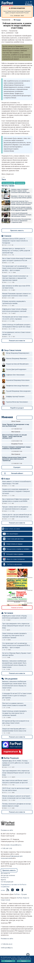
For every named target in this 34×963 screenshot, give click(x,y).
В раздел (17, 467)
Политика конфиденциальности (21, 959)
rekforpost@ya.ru (7, 948)
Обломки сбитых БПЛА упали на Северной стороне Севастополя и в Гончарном (15, 241)
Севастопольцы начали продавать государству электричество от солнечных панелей (14, 635)
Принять (23, 961)
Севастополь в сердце (14, 544)
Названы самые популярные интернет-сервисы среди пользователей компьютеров (20, 190)
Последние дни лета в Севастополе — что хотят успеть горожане (15, 318)
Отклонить (8, 961)
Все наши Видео (12, 534)
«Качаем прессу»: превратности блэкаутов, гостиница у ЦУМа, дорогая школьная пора (16, 250)
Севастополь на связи (12, 529)
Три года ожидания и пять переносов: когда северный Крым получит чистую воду (16, 626)
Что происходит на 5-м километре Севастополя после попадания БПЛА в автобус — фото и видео (16, 268)
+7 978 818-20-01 (6, 944)
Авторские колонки (8, 875)
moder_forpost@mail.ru (13, 845)
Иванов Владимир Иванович (16, 358)
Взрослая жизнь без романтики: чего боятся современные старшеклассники (21, 220)
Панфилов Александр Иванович (17, 386)
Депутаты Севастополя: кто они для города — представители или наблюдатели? (14, 436)
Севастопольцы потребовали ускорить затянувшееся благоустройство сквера (16, 326)
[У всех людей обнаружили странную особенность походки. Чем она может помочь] (6, 214)
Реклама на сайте (7, 830)
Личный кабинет (17, 473)
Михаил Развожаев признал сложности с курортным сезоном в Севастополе (16, 295)
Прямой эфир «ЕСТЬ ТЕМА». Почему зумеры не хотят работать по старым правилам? (15, 763)
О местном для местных (15, 539)
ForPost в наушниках (14, 564)
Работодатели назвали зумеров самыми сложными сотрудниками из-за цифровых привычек (21, 208)
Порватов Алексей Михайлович (17, 364)
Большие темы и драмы (14, 554)
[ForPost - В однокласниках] (22, 890)
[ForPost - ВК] (12, 890)
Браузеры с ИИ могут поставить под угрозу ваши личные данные (21, 196)
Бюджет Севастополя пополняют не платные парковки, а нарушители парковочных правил (15, 278)
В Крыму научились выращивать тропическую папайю (14, 302)
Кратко (3, 880)
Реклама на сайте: (7, 939)
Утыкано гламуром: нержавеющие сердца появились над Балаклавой (16, 447)
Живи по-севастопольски (15, 559)
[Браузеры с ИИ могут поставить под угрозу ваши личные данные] (6, 196)
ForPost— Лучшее (20, 894)
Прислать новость (17, 230)
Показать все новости (17, 341)
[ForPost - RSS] (7, 890)
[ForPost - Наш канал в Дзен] (25, 890)
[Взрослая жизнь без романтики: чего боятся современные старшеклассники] (6, 220)
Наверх (28, 954)
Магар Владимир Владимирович (17, 353)
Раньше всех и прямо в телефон (17, 549)
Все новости (5, 873)
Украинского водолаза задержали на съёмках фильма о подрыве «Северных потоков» (16, 491)
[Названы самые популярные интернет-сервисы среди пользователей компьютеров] (6, 190)
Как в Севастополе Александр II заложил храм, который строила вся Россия (16, 12)
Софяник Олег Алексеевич (15, 375)
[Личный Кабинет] (26, 2)
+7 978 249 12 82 (6, 848)
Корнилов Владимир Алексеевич (18, 380)
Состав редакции (7, 882)
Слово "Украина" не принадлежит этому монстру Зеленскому (15, 425)
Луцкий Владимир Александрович (18, 391)
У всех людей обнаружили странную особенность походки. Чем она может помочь (21, 214)
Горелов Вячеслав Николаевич (17, 402)
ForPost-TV (4, 877)
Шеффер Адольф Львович (15, 396)
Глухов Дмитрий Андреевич (16, 369)
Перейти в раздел (17, 408)
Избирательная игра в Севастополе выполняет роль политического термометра (14, 459)
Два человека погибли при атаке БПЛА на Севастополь (16, 287)
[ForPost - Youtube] (17, 890)
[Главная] (7, 3)
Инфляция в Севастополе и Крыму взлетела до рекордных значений (14, 310)
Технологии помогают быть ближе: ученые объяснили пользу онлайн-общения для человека (21, 202)
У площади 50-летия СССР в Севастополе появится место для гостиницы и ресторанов (16, 695)
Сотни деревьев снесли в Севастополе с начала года (16, 333)
